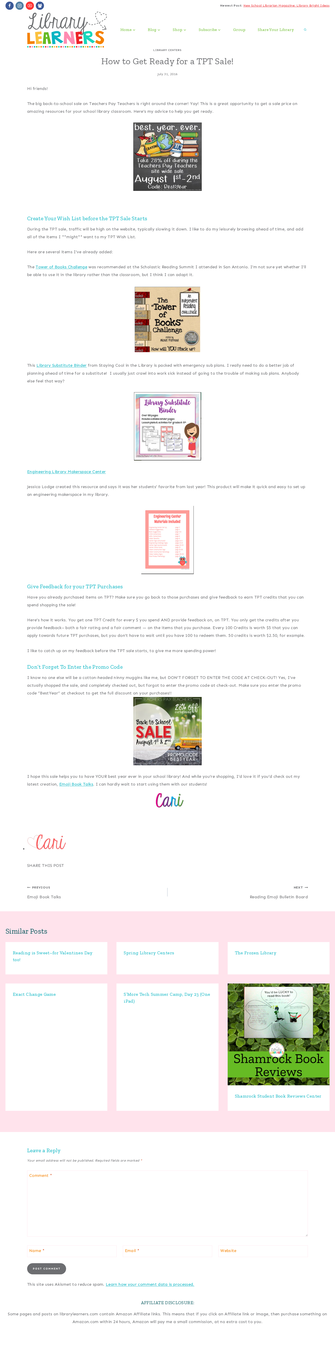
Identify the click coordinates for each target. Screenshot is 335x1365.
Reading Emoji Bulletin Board (279, 892)
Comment (40, 1175)
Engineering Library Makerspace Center (66, 471)
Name (36, 1250)
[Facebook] (9, 6)
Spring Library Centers (149, 952)
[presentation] (279, 1034)
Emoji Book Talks (76, 784)
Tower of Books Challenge (61, 266)
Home (14, 1350)
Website (228, 1250)
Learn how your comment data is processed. (150, 1284)
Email (132, 1250)
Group (239, 29)
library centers (167, 50)
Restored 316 (317, 1354)
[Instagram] (19, 6)
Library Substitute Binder (61, 365)
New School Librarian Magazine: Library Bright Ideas (286, 6)
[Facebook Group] (40, 6)
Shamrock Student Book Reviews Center (278, 1096)
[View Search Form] (305, 29)
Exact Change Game (34, 994)
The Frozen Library (255, 952)
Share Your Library (276, 29)
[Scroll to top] (324, 1347)
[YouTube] (30, 6)
